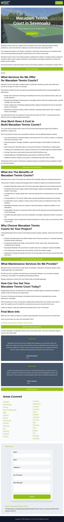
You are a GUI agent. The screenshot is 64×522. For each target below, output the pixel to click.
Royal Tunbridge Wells (9, 410)
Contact (59, 2)
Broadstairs (36, 438)
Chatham (5, 436)
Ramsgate (36, 435)
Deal (34, 433)
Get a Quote (31, 33)
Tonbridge (4, 322)
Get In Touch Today (32, 69)
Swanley (29, 322)
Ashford (35, 412)
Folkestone (36, 425)
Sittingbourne (37, 404)
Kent (4, 428)
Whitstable (36, 414)
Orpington (19, 322)
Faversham (36, 409)
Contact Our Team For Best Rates (32, 167)
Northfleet (6, 423)
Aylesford (6, 415)
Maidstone (6, 431)
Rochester (6, 433)
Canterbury (36, 417)
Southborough (12, 322)
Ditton (4, 412)
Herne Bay (36, 419)
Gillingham (36, 401)
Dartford (5, 417)
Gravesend (6, 425)
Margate (35, 430)
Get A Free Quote (32, 389)
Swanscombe (7, 420)
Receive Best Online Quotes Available (32, 259)
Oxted (25, 322)
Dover (34, 427)
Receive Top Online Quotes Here (32, 326)
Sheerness (36, 406)
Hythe (34, 422)
